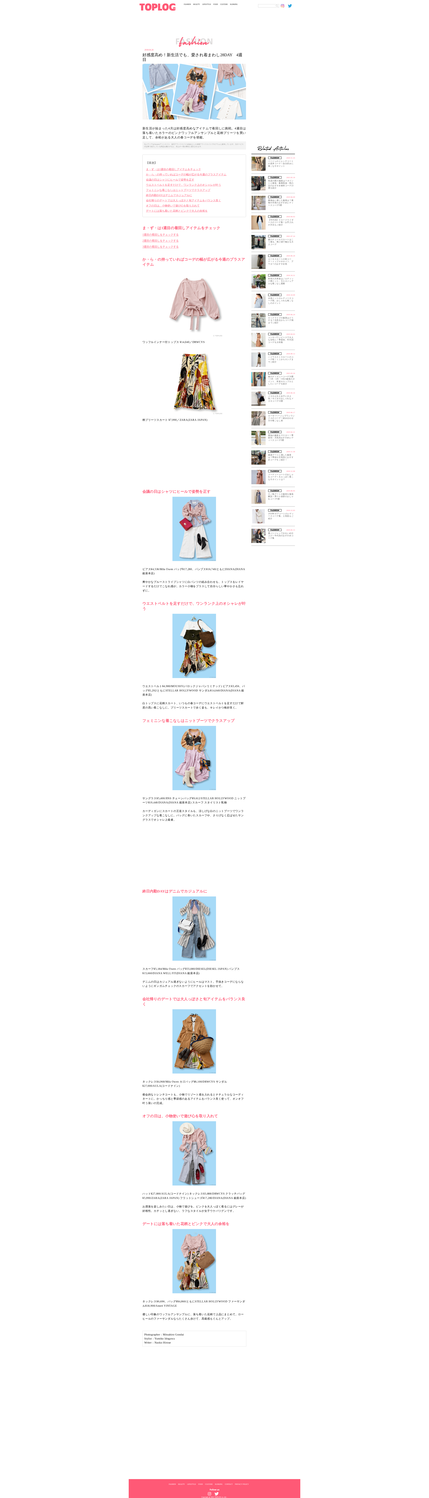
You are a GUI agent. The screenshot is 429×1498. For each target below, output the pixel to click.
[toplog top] (157, 7)
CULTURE (224, 4)
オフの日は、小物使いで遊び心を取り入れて (173, 205)
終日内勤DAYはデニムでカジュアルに (169, 195)
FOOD (215, 4)
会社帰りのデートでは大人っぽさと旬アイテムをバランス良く (183, 200)
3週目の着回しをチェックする (160, 246)
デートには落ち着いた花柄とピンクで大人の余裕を (177, 210)
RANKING (234, 4)
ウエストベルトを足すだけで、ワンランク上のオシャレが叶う (183, 184)
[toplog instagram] (284, 6)
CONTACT (229, 1484)
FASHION (187, 4)
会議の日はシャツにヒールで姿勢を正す (170, 179)
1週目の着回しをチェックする (160, 234)
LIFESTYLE (206, 4)
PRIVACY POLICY (242, 1484)
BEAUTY (196, 4)
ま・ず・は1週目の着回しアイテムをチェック (173, 169)
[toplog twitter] (291, 6)
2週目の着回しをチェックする (160, 240)
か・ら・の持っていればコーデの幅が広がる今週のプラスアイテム (186, 174)
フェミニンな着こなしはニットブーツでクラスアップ (178, 190)
